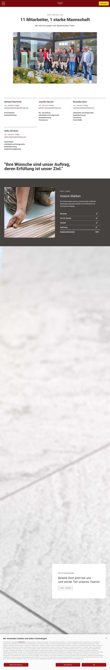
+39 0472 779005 (13, 105)
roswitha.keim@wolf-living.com (83, 108)
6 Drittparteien (21, 642)
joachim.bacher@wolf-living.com (50, 108)
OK (94, 664)
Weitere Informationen (16, 664)
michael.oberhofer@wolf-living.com (16, 108)
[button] (106, 638)
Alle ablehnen (68, 664)
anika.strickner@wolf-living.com (15, 137)
